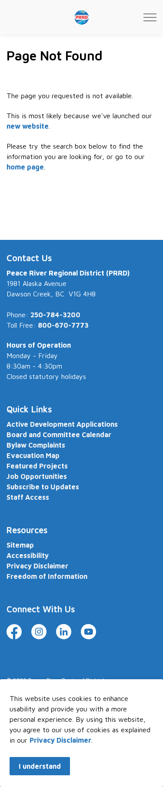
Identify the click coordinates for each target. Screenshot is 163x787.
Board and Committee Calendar (59, 434)
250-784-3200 (55, 315)
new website (28, 126)
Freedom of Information (47, 576)
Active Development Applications (62, 424)
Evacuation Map (33, 455)
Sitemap (20, 545)
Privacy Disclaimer (60, 740)
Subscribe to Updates (43, 487)
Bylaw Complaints (36, 445)
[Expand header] (150, 17)
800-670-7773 (63, 325)
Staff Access (28, 497)
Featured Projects (37, 466)
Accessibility (28, 555)
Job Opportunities (37, 476)
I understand (40, 766)
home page (25, 167)
